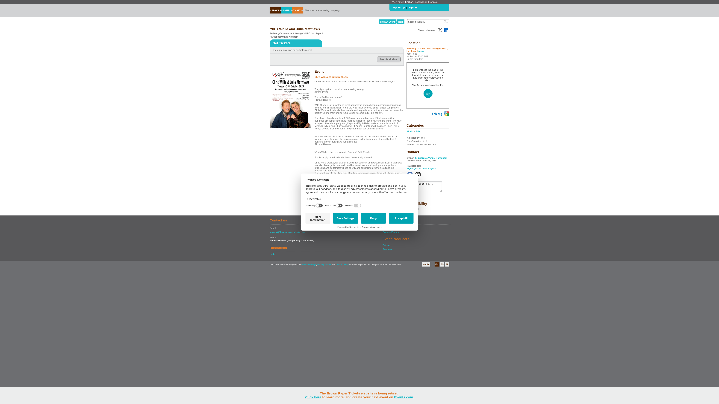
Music (410, 131)
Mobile (426, 264)
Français (433, 2)
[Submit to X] (440, 30)
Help (400, 22)
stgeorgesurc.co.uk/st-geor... (422, 168)
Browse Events (391, 232)
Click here (313, 397)
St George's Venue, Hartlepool (431, 158)
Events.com (403, 397)
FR (447, 264)
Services (387, 249)
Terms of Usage (309, 265)
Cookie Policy (342, 265)
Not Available (388, 59)
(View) (421, 51)
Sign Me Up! (399, 7)
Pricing (386, 245)
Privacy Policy (324, 265)
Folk (418, 131)
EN (437, 264)
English (409, 2)
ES (442, 264)
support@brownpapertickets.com (287, 232)
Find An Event (387, 22)
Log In (411, 7)
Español (419, 2)
